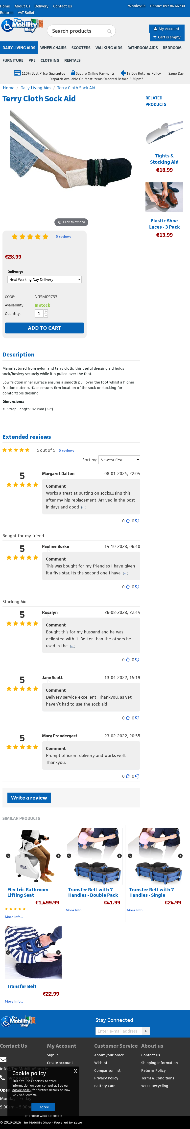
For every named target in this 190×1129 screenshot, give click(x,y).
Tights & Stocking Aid (164, 159)
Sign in (53, 1055)
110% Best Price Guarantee (43, 73)
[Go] (146, 1031)
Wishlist (100, 1062)
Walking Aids (108, 47)
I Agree (43, 1107)
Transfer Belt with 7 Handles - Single (151, 892)
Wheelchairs (53, 47)
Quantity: (13, 313)
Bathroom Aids (142, 47)
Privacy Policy (106, 1078)
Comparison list (107, 1070)
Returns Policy (153, 1070)
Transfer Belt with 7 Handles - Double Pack (93, 892)
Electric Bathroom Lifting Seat (27, 892)
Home (5, 6)
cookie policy (21, 1090)
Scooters (81, 47)
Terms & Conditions (157, 1078)
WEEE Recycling (154, 1085)
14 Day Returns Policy (143, 73)
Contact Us (62, 6)
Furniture (13, 60)
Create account (60, 1062)
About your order (109, 1055)
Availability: (14, 305)
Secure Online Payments (95, 73)
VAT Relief (26, 12)
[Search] (109, 31)
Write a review (29, 797)
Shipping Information (159, 1062)
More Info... (14, 917)
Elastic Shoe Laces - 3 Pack (164, 224)
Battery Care (104, 1085)
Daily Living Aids (18, 47)
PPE (32, 60)
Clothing (50, 60)
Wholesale (136, 5)
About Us (22, 6)
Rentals (72, 60)
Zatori (78, 1122)
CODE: (10, 296)
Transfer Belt (22, 986)
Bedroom (172, 47)
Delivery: (15, 271)
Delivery (41, 6)
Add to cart (44, 328)
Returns (6, 12)
